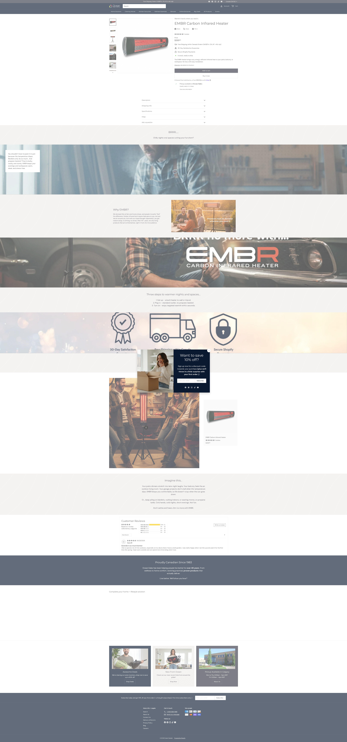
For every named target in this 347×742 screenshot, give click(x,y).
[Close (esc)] (209, 350)
